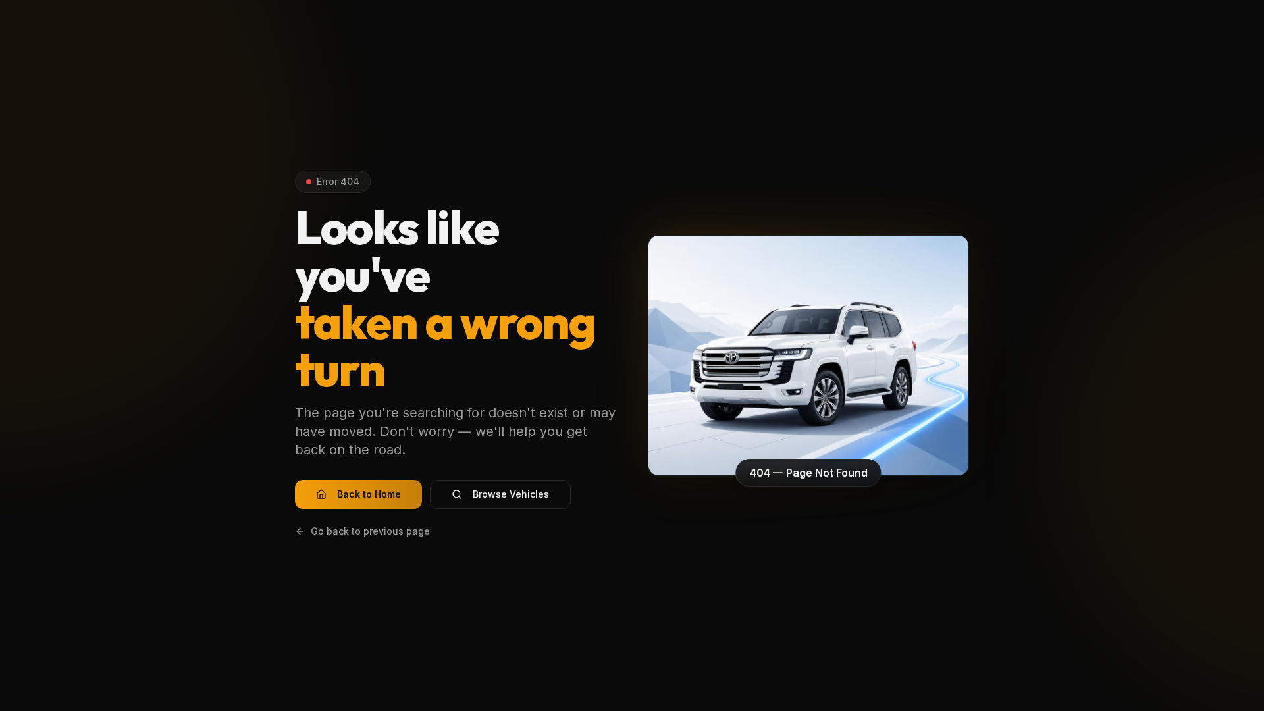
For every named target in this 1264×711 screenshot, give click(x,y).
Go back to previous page (370, 531)
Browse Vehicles (511, 494)
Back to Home (369, 494)
